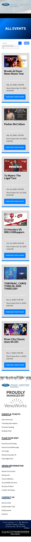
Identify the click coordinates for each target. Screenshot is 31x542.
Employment (6, 510)
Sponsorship (6, 503)
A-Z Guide (5, 451)
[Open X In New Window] (11, 10)
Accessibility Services (9, 483)
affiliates (26, 528)
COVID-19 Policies (8, 490)
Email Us (5, 514)
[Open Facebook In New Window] (20, 10)
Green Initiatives (7, 479)
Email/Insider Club (8, 506)
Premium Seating (8, 427)
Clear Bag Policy (7, 459)
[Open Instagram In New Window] (15, 10)
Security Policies (7, 486)
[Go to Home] (15, 5)
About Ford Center (8, 471)
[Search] (20, 43)
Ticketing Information (9, 423)
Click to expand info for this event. (16, 80)
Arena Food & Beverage (10, 447)
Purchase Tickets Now (15, 97)
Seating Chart (7, 431)
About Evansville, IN (9, 455)
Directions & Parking (9, 443)
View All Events (7, 420)
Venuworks (6, 475)
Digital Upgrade (15, 534)
